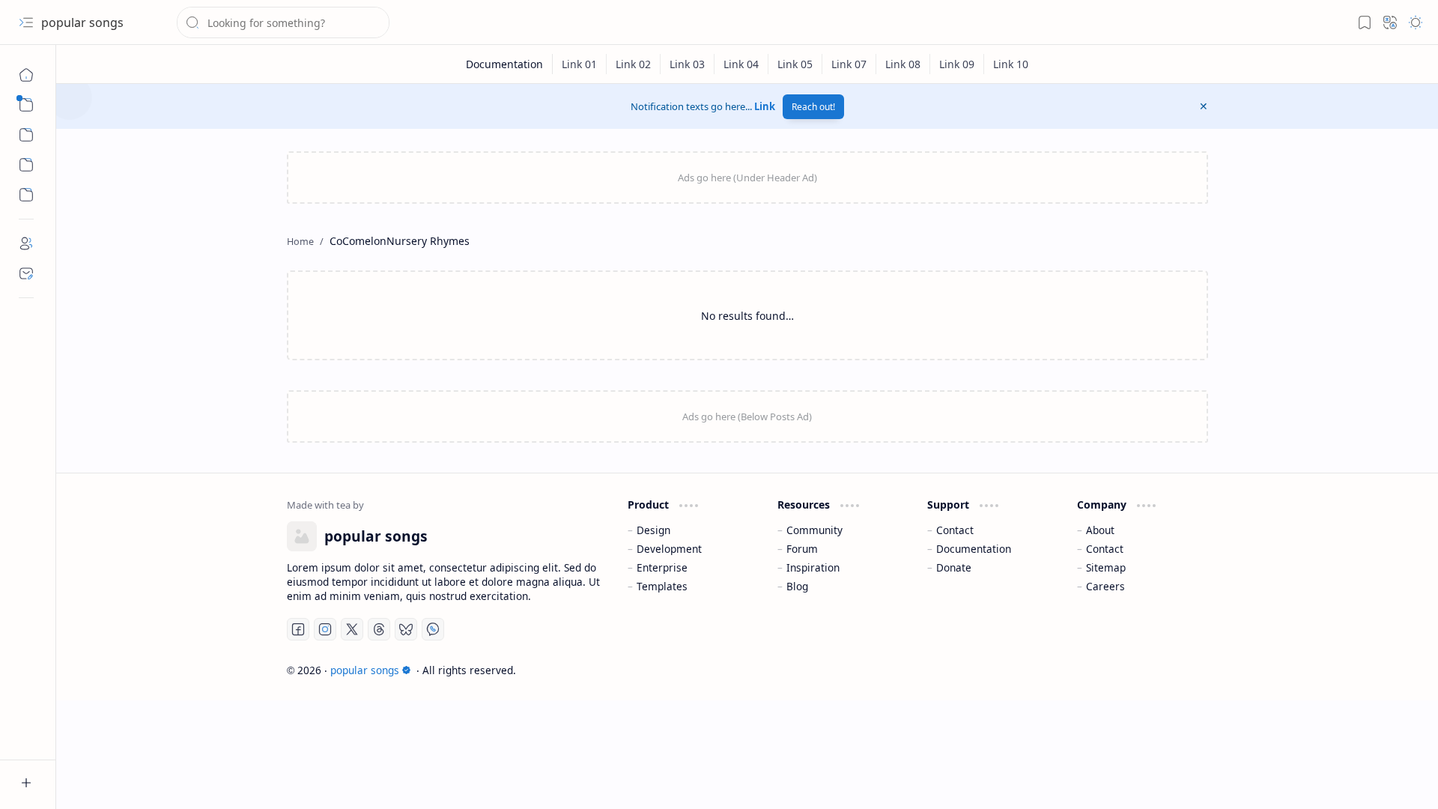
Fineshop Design (1165, 670)
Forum (802, 549)
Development (669, 549)
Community (814, 530)
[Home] (26, 75)
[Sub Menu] (26, 105)
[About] (26, 243)
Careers (1105, 586)
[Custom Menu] (26, 165)
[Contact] (26, 273)
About (1100, 530)
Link (764, 106)
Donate (953, 567)
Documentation (973, 549)
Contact (955, 530)
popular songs (82, 22)
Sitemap (1106, 567)
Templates (662, 586)
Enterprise (662, 567)
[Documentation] (505, 64)
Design (653, 530)
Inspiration (813, 567)
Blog (797, 586)
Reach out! (813, 106)
